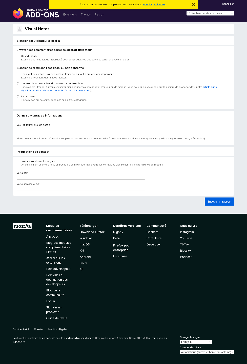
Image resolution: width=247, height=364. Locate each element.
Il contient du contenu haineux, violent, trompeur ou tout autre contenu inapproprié (67, 74)
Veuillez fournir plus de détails (33, 124)
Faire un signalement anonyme (38, 161)
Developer (154, 244)
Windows (86, 238)
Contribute (154, 238)
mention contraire (28, 338)
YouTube (186, 238)
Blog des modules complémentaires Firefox (58, 247)
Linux (83, 263)
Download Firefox (92, 232)
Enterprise (120, 256)
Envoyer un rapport (219, 201)
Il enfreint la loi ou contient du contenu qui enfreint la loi (52, 83)
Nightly (118, 232)
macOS (85, 244)
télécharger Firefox (154, 4)
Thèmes (86, 14)
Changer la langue (190, 337)
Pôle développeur (58, 269)
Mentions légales (57, 329)
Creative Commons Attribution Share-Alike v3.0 (121, 338)
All (81, 269)
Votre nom (23, 173)
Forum (50, 301)
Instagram (187, 232)
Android (85, 257)
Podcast (186, 257)
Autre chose (28, 96)
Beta (116, 238)
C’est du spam (29, 56)
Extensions (70, 14)
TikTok (185, 244)
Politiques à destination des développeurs (57, 279)
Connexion (228, 3)
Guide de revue (56, 318)
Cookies (38, 329)
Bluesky (185, 250)
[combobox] (210, 13)
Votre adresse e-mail (29, 184)
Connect (152, 232)
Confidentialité (21, 329)
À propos (52, 236)
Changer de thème (190, 347)
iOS (82, 250)
